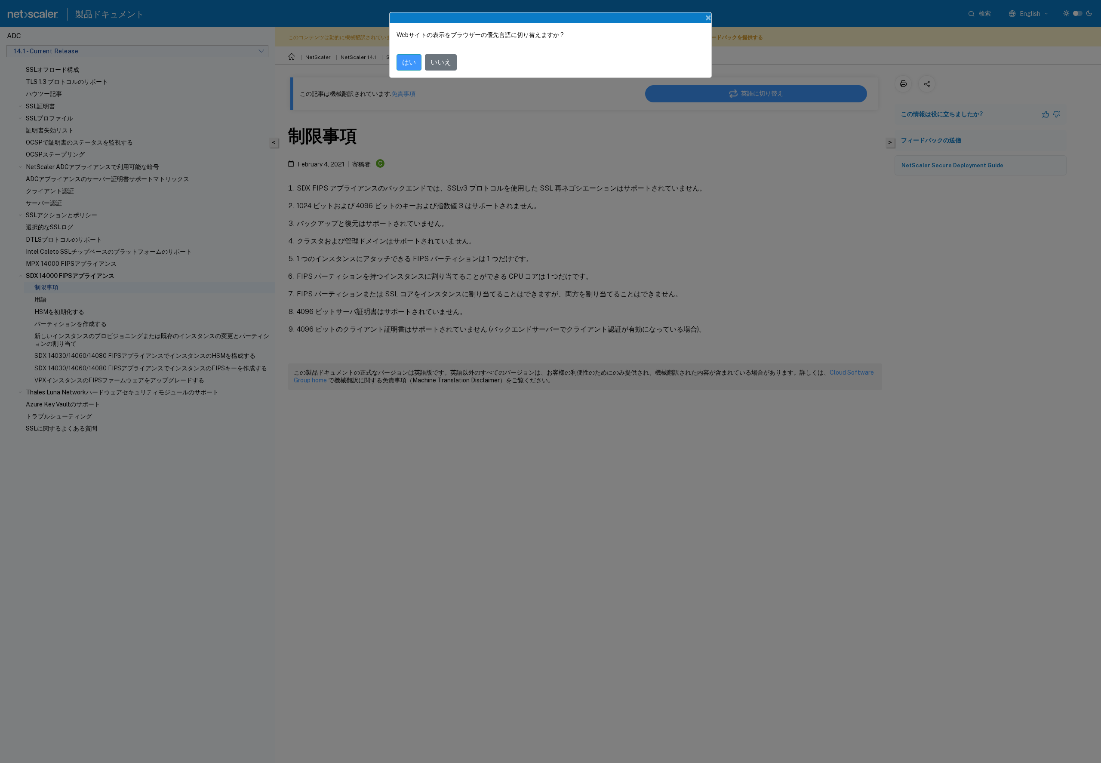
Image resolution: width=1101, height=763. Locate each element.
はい (409, 62)
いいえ (441, 62)
